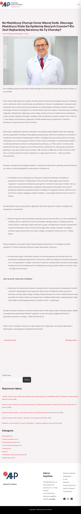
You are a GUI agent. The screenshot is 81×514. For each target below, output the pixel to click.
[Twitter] (64, 503)
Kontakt (66, 482)
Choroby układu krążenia (10, 442)
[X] (68, 500)
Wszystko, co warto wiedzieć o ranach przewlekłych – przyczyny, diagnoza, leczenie (28, 423)
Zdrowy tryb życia (7, 457)
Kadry (4, 451)
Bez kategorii (6, 436)
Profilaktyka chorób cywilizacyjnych (13, 454)
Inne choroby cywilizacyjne (10, 445)
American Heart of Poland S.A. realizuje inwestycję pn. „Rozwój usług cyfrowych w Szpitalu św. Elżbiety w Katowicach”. (38, 404)
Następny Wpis (72, 340)
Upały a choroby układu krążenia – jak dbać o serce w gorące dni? (22, 418)
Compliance (67, 491)
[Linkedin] (70, 503)
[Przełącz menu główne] (78, 4)
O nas (65, 479)
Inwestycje (5, 448)
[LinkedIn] (71, 500)
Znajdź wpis (6, 375)
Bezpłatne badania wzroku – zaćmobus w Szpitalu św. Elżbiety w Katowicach (26, 412)
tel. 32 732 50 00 (48, 493)
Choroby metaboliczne (9, 439)
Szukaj (26, 380)
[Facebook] (64, 500)
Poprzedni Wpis (9, 340)
